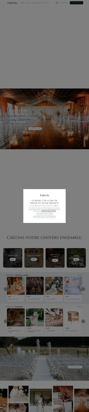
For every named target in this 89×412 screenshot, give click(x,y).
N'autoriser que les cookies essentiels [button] (44, 217)
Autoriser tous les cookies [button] (44, 213)
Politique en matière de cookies (48, 211)
